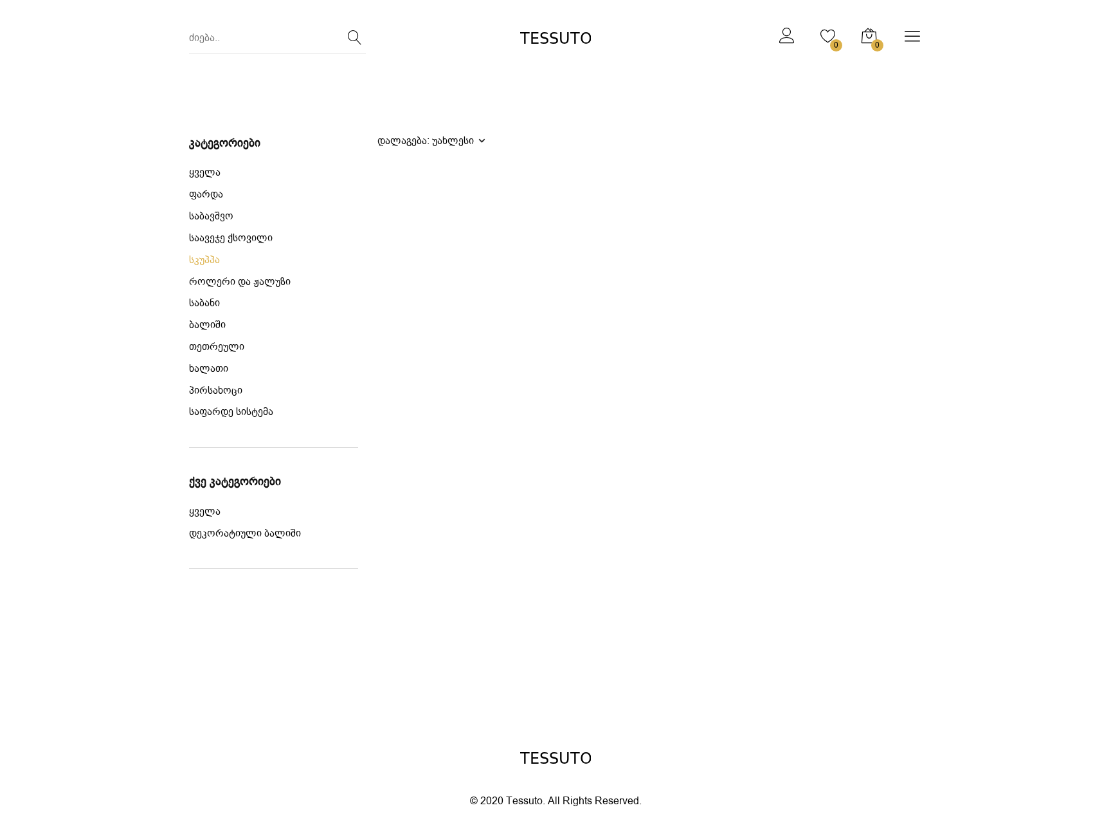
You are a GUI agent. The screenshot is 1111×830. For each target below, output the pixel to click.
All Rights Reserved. (595, 801)
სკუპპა (204, 260)
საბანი (204, 303)
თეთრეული (216, 347)
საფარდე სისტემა (231, 412)
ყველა (205, 173)
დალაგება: (425, 140)
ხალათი (208, 369)
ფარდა (206, 194)
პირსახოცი (215, 391)
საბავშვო (211, 216)
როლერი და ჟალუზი (240, 282)
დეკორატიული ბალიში (245, 533)
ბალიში (207, 325)
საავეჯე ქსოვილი (231, 238)
